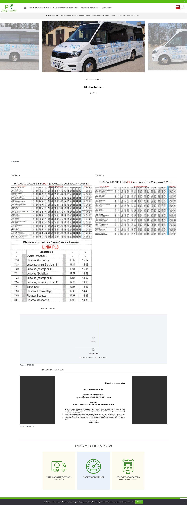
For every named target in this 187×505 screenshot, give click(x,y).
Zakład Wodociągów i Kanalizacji (65, 8)
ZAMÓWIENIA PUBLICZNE (101, 15)
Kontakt (130, 15)
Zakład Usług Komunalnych (39, 8)
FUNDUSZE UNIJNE (84, 15)
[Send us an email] (184, 1)
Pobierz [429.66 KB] (27, 365)
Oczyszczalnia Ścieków (89, 8)
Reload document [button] (87, 357)
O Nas (113, 15)
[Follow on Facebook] (182, 1)
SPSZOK (138, 15)
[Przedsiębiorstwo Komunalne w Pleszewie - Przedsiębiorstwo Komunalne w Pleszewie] (11, 8)
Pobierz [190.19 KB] (27, 426)
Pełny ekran (15, 162)
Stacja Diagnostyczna (68, 15)
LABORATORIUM (106, 8)
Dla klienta (121, 15)
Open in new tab (102, 357)
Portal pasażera (52, 15)
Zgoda (139, 502)
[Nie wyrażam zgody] (184, 502)
